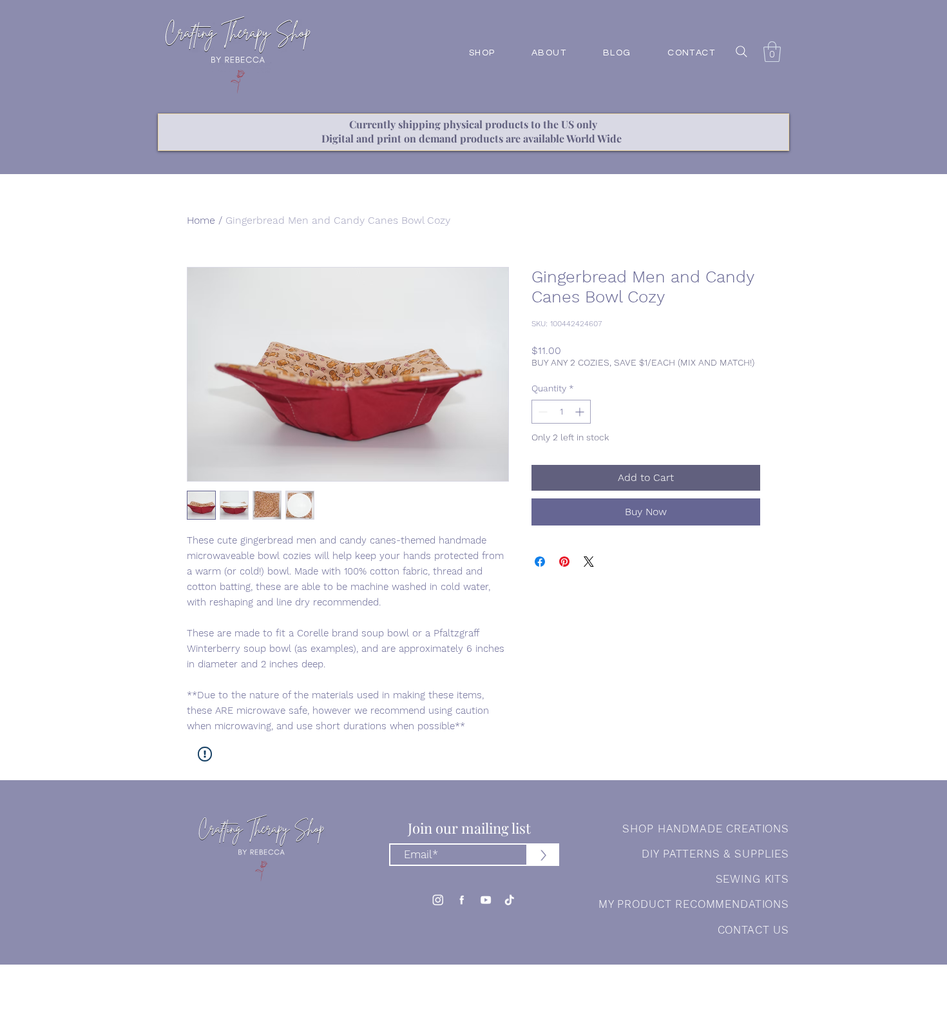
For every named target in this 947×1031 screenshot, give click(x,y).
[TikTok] (509, 899)
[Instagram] (437, 899)
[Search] (741, 51)
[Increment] (581, 411)
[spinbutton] (561, 411)
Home (201, 220)
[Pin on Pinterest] (564, 561)
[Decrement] (541, 411)
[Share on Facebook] (540, 561)
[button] (772, 51)
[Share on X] (589, 561)
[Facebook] (461, 899)
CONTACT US (754, 929)
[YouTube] (485, 899)
